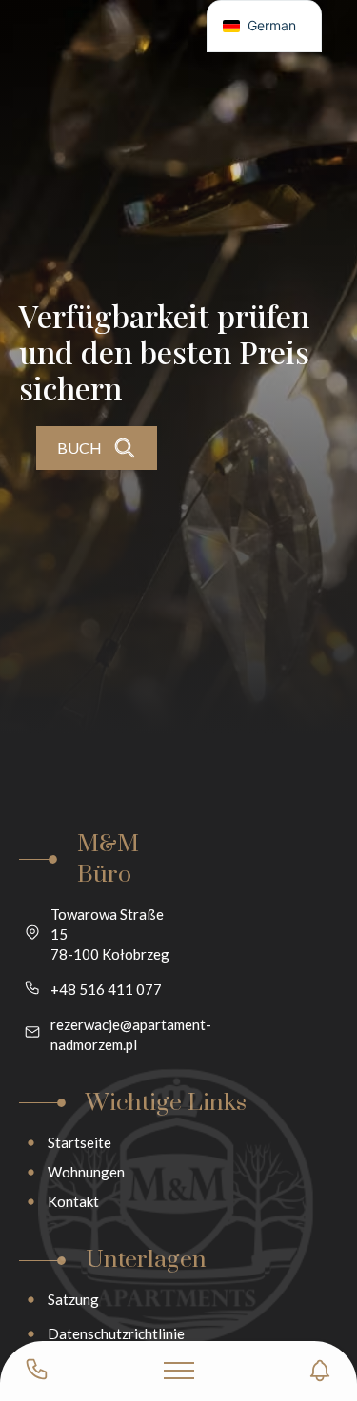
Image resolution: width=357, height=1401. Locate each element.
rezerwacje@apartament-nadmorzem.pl (130, 1034)
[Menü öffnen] (179, 1370)
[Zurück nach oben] (309, 1291)
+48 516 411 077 (106, 989)
